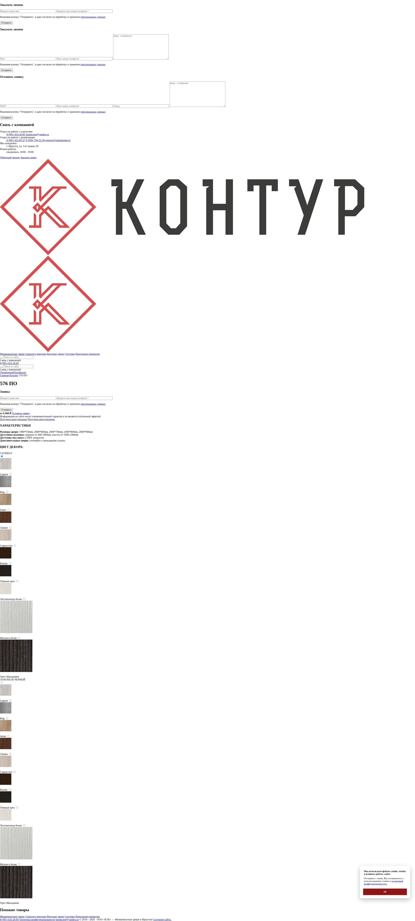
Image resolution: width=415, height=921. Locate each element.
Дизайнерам (6, 372)
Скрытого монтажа (35, 354)
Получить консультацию (13, 419)
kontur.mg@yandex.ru (37, 134)
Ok (385, 892)
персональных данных (93, 17)
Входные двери (55, 354)
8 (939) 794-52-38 (35, 140)
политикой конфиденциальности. (383, 882)
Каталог (13, 375)
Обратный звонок (10, 157)
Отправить (6, 23)
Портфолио (19, 372)
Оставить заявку (21, 413)
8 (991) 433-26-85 (15, 134)
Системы (70, 354)
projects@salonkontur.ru (57, 140)
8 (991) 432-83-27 (15, 140)
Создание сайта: (162, 919)
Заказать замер (28, 157)
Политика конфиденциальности (37, 919)
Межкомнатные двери (12, 354)
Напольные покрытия (87, 354)
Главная (4, 375)
